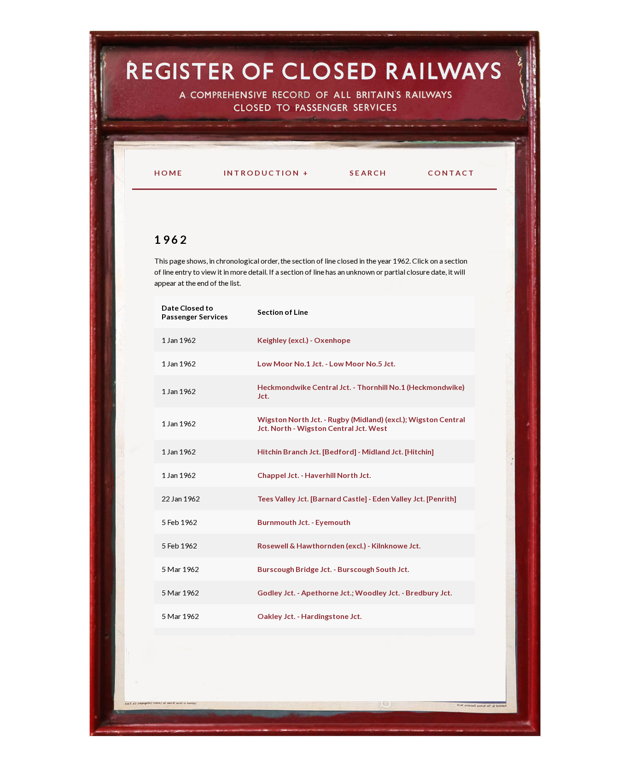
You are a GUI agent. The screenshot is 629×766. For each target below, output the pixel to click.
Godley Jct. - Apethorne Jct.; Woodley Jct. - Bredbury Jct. (354, 592)
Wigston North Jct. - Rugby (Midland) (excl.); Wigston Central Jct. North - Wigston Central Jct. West (361, 423)
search (368, 172)
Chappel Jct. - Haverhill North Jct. (314, 475)
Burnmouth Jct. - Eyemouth (303, 522)
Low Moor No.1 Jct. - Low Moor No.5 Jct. (326, 363)
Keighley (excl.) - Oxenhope (303, 340)
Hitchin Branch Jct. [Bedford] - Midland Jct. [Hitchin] (345, 451)
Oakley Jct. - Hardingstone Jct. (309, 616)
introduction (266, 172)
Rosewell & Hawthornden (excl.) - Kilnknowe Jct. (339, 545)
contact (451, 172)
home (168, 172)
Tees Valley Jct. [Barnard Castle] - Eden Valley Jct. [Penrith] (356, 498)
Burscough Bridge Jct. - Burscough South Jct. (333, 569)
